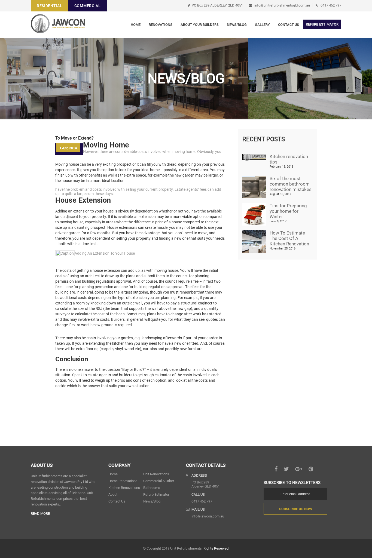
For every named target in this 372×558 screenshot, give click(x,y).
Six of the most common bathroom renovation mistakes (291, 184)
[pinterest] (311, 469)
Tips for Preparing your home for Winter (288, 211)
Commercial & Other (158, 481)
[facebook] (276, 469)
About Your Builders (200, 25)
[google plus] (298, 469)
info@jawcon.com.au (207, 516)
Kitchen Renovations (124, 488)
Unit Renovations (156, 474)
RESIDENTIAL (49, 6)
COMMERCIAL (87, 6)
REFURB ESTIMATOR (322, 24)
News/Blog (237, 25)
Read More (40, 513)
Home (136, 25)
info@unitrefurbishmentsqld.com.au (282, 5)
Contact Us (288, 25)
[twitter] (286, 469)
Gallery (262, 25)
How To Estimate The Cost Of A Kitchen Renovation (289, 238)
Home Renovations (123, 481)
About (112, 494)
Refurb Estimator (156, 494)
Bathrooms (151, 488)
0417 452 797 (331, 5)
